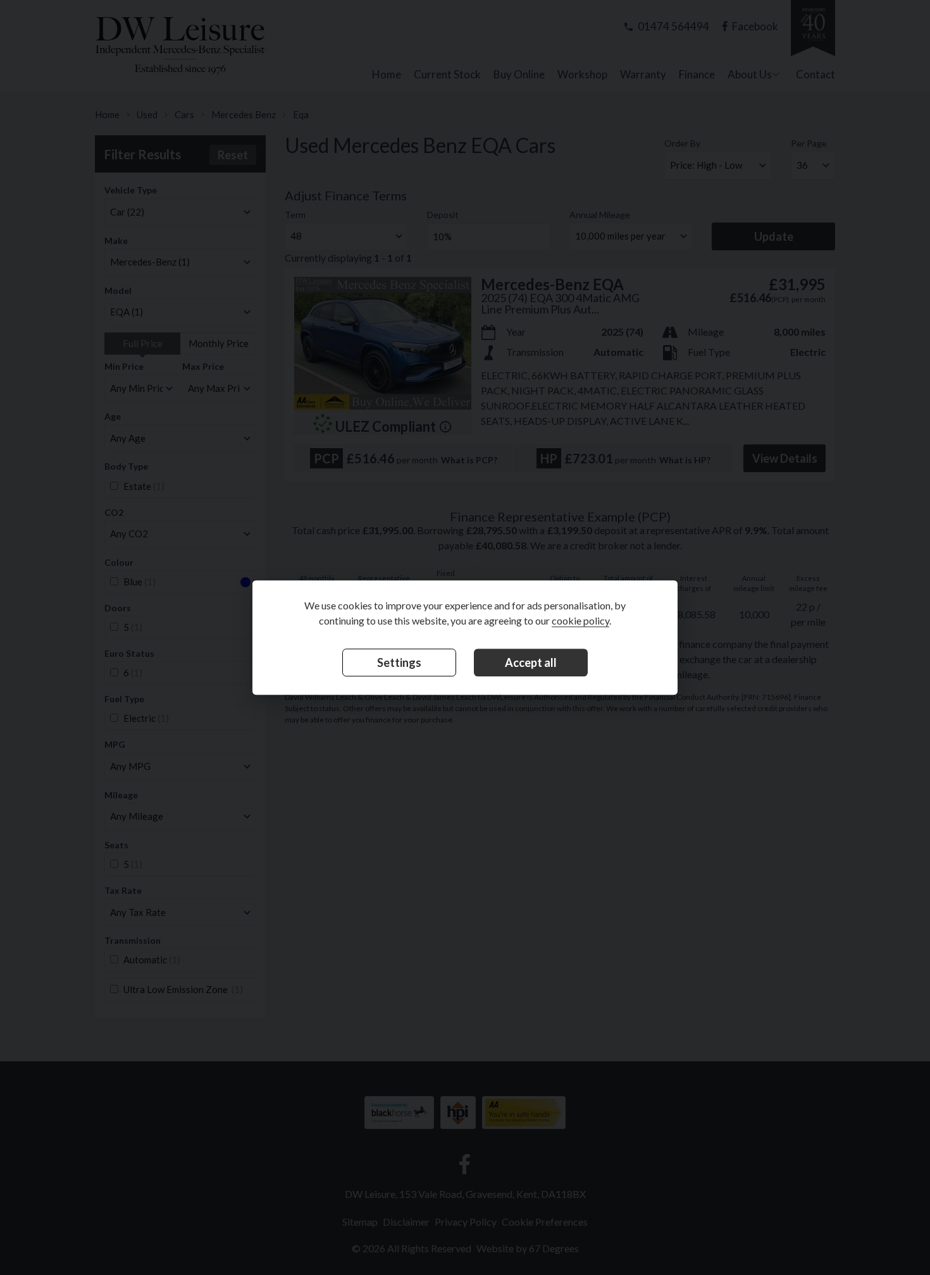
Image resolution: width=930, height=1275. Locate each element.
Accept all (531, 663)
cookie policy (580, 621)
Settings (399, 663)
